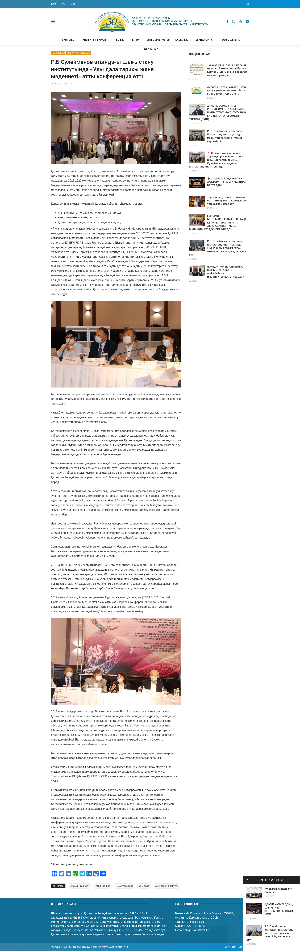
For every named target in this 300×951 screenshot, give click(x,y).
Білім (135, 39)
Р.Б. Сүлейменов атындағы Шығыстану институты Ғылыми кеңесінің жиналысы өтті (269, 933)
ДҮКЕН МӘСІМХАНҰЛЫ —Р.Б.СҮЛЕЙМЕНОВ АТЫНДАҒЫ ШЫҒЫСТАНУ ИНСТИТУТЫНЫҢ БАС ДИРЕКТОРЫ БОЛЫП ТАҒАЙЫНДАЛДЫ (217, 112)
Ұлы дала (144, 886)
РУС (63, 4)
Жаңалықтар (205, 39)
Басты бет (69, 39)
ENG (72, 4)
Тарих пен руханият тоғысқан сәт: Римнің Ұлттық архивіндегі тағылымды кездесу (227, 200)
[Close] (247, 880)
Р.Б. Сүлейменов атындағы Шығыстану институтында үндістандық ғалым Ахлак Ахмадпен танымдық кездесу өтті (217, 248)
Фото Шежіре (231, 39)
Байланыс (151, 49)
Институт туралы (94, 39)
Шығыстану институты (166, 886)
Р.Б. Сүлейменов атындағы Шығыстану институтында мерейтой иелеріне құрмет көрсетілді (224, 136)
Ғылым (119, 39)
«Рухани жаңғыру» (80, 886)
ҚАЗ (53, 4)
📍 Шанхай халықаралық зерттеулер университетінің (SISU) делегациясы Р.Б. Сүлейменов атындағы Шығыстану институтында (216, 160)
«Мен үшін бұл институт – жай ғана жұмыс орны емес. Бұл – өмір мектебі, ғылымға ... (226, 90)
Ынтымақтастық (158, 39)
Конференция (103, 886)
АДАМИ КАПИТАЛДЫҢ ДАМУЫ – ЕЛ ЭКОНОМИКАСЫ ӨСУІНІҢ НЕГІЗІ (279, 909)
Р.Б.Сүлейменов (124, 886)
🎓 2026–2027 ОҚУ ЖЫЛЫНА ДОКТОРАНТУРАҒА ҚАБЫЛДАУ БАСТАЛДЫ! (226, 182)
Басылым (182, 39)
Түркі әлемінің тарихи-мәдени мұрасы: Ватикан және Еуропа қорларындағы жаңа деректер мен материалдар (227, 70)
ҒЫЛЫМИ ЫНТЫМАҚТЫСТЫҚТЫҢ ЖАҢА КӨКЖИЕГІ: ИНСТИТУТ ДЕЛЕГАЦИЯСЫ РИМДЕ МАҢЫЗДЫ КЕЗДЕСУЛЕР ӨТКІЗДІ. (218, 222)
